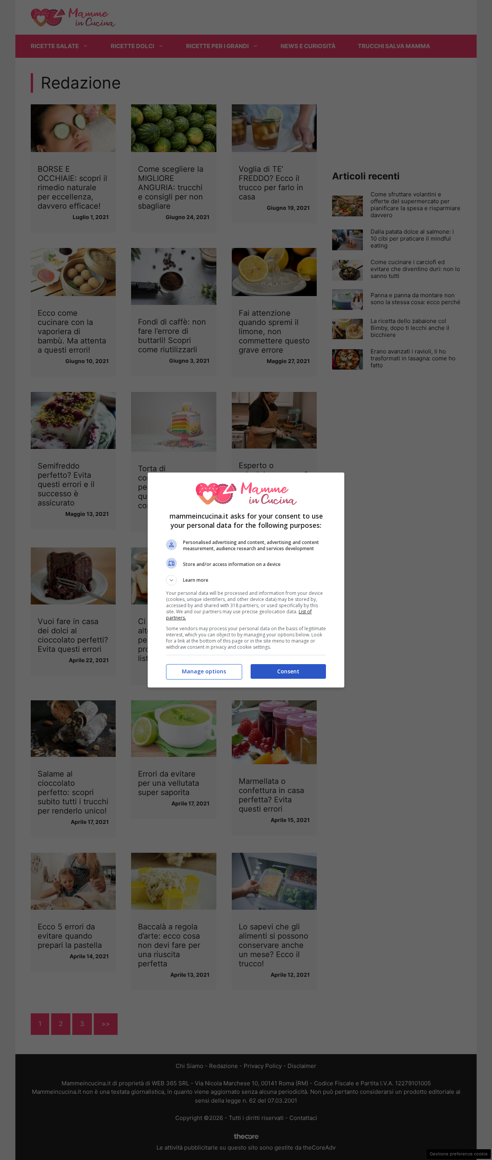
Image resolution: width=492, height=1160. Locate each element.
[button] (246, 580)
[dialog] (246, 580)
